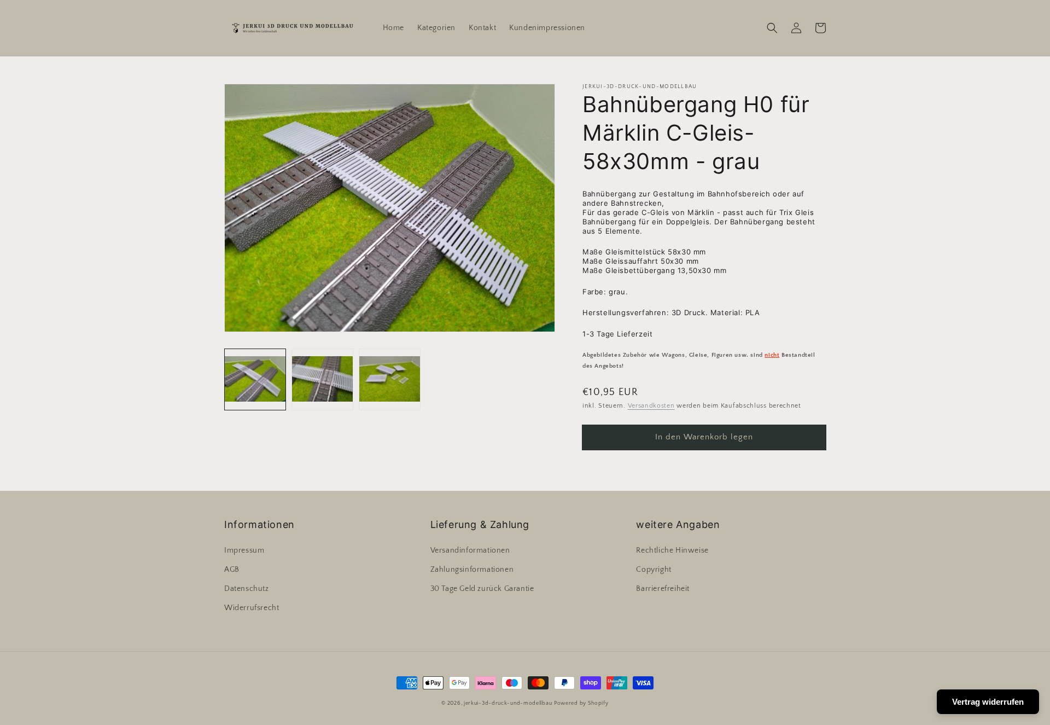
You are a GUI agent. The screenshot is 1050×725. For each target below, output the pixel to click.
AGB (232, 569)
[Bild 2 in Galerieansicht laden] (322, 379)
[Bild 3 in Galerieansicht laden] (390, 379)
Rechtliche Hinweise (672, 550)
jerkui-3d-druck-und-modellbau (508, 703)
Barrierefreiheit (663, 588)
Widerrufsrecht (251, 608)
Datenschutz (246, 588)
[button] (772, 28)
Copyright (653, 569)
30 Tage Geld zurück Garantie (482, 588)
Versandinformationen (470, 550)
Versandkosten (651, 405)
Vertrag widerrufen (988, 701)
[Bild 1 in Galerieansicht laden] (255, 379)
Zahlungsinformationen (472, 569)
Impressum (244, 550)
